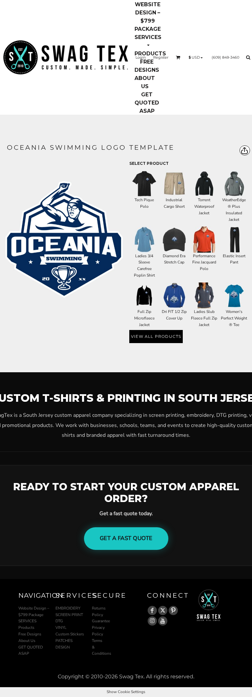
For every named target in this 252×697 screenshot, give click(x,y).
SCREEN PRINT (69, 614)
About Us (26, 640)
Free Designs (29, 634)
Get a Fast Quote (126, 538)
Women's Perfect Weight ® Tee (234, 318)
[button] (148, 41)
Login (141, 57)
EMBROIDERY (67, 608)
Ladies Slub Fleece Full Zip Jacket (204, 318)
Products (26, 627)
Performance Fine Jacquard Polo (204, 262)
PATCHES (64, 640)
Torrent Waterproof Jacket (204, 206)
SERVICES (27, 621)
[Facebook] (152, 610)
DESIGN (62, 647)
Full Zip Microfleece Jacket (144, 318)
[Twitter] (162, 610)
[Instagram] (152, 621)
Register (160, 57)
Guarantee (101, 621)
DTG (59, 621)
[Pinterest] (173, 610)
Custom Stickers (69, 634)
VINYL (61, 627)
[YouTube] (162, 621)
